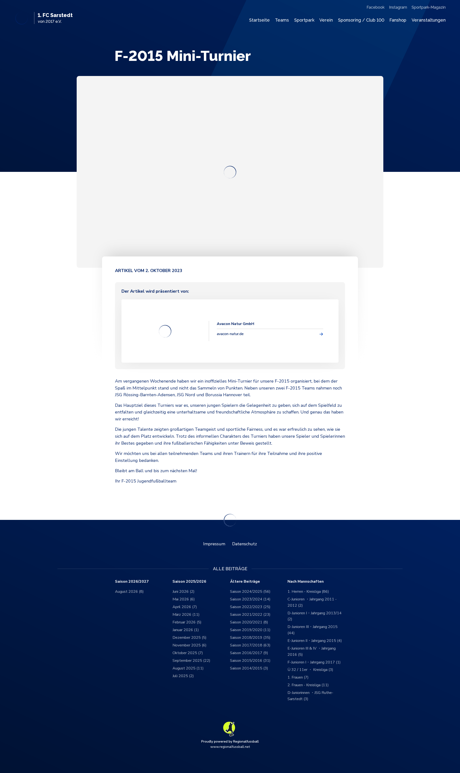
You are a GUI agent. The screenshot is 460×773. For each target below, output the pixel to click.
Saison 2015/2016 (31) (250, 660)
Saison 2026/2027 (132, 581)
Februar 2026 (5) (186, 622)
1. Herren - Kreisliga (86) (308, 591)
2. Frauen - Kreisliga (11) (308, 685)
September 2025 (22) (191, 660)
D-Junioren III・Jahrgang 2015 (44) (313, 630)
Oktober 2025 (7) (187, 653)
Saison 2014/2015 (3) (249, 668)
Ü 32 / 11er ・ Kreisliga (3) (310, 669)
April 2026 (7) (184, 607)
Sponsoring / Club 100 (361, 20)
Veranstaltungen (429, 20)
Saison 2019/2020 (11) (250, 630)
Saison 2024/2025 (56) (250, 591)
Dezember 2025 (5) (189, 637)
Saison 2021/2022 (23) (250, 614)
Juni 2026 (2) (183, 591)
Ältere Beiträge (245, 581)
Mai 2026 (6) (183, 599)
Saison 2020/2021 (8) (249, 622)
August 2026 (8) (129, 591)
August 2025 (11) (188, 668)
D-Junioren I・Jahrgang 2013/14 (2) (315, 616)
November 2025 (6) (189, 645)
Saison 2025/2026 (189, 581)
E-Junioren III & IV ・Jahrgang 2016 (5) (312, 651)
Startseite (259, 20)
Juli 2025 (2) (183, 676)
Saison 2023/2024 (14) (250, 599)
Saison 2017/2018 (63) (250, 645)
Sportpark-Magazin (429, 7)
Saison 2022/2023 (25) (250, 607)
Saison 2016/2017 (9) (249, 653)
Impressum (214, 544)
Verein (326, 20)
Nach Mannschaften (306, 581)
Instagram (398, 7)
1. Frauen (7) (298, 677)
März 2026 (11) (186, 614)
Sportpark (304, 20)
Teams (282, 20)
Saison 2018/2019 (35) (250, 637)
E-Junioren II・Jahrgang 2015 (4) (315, 640)
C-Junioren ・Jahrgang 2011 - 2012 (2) (312, 602)
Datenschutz (244, 544)
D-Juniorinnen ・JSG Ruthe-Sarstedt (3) (310, 696)
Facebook (376, 7)
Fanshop (397, 20)
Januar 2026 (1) (185, 630)
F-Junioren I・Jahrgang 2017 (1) (314, 662)
